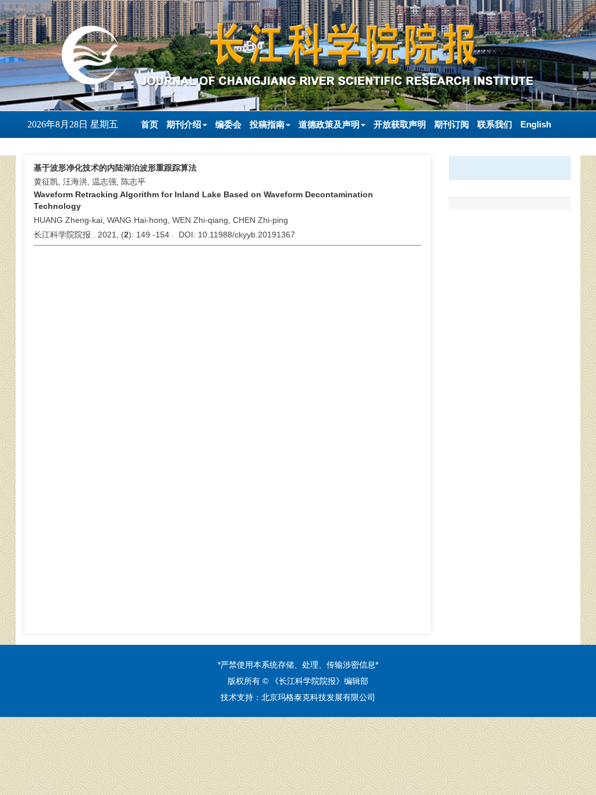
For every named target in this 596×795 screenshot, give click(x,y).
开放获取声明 (400, 124)
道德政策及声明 (329, 124)
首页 (149, 124)
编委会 (228, 124)
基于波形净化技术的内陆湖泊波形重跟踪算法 (115, 167)
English (535, 124)
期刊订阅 (451, 124)
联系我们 (494, 124)
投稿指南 (267, 124)
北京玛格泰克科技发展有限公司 (318, 697)
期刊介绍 (183, 124)
